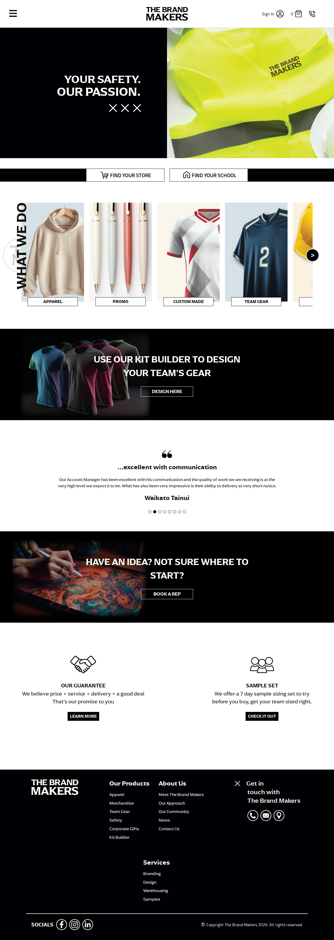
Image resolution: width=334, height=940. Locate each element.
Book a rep (167, 594)
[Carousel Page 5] (169, 511)
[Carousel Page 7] (179, 511)
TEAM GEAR (256, 301)
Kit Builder (119, 837)
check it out (262, 716)
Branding (152, 873)
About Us (172, 783)
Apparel (52, 301)
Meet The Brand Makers (181, 794)
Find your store (130, 175)
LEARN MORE (83, 716)
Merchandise (121, 803)
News (164, 820)
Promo (120, 301)
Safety (115, 820)
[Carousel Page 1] (149, 511)
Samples (151, 899)
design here (167, 391)
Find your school (214, 175)
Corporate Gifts (124, 828)
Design (149, 882)
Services (156, 862)
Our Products (129, 783)
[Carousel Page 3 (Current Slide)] (159, 511)
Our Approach (172, 803)
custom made (188, 301)
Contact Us (169, 828)
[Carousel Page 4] (164, 511)
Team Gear (119, 811)
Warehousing (155, 890)
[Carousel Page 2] (154, 511)
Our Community (174, 811)
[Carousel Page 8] (184, 511)
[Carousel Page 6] (174, 511)
